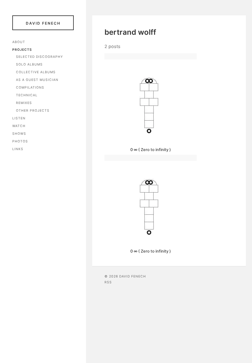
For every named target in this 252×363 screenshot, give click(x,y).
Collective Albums (36, 72)
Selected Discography (39, 57)
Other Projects (32, 111)
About (18, 42)
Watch (19, 126)
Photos (20, 141)
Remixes (24, 103)
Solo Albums (29, 64)
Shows (19, 134)
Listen (19, 118)
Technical (26, 95)
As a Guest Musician (37, 80)
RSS (108, 282)
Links (17, 149)
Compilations (30, 88)
